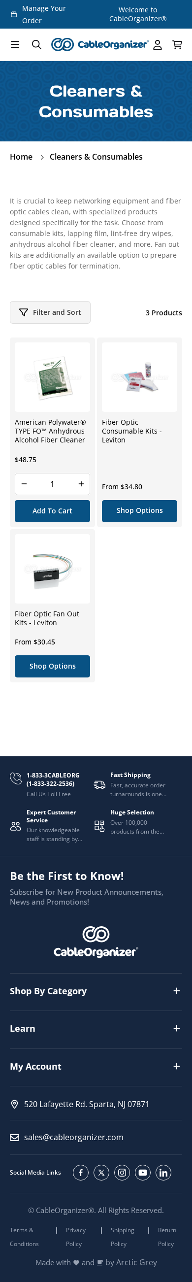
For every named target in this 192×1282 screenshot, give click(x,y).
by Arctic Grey (131, 1262)
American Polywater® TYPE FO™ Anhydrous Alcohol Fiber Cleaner (50, 431)
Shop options (140, 510)
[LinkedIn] (163, 1173)
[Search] (36, 45)
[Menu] (15, 45)
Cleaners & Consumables (96, 156)
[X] (101, 1173)
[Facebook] (81, 1173)
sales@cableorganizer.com (74, 1137)
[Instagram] (122, 1173)
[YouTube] (143, 1173)
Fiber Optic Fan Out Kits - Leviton (47, 618)
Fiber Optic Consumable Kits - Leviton (132, 431)
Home (21, 156)
